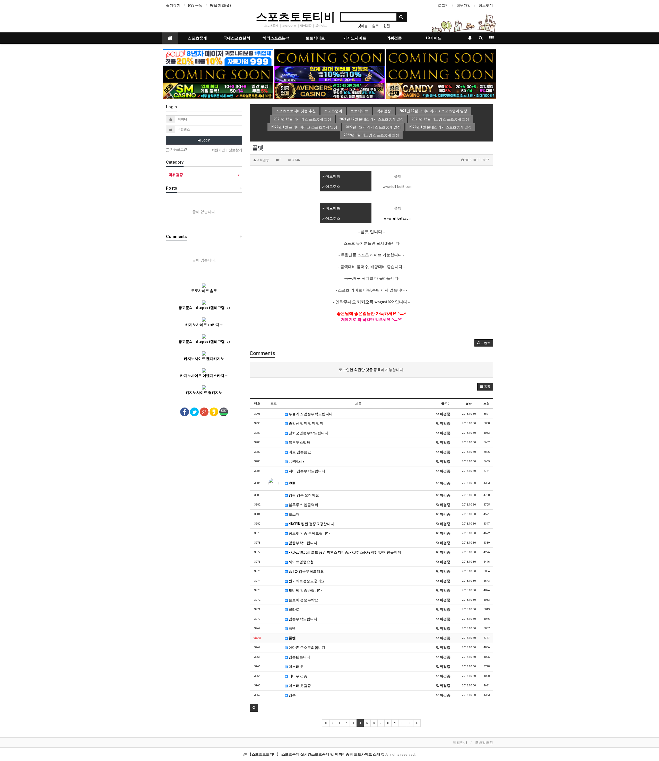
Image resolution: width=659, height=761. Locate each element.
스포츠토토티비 (295, 16)
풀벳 (292, 628)
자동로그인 (178, 149)
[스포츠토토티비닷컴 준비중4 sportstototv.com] (441, 74)
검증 (292, 695)
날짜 (469, 403)
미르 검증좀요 (299, 452)
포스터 (293, 514)
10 (402, 723)
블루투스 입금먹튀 (303, 505)
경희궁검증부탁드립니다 (308, 433)
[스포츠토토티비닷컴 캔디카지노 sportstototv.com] (441, 91)
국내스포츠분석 (236, 38)
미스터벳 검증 (299, 686)
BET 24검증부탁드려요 (306, 571)
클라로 (293, 609)
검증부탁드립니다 (302, 543)
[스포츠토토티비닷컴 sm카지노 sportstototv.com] (218, 91)
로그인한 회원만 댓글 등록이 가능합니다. (371, 370)
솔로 (375, 26)
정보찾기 (486, 5)
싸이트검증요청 (301, 562)
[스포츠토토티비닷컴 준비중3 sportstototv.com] (218, 74)
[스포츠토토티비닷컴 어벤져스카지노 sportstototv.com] (329, 91)
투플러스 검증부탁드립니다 (310, 414)
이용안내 (460, 742)
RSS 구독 (195, 5)
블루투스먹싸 (299, 442)
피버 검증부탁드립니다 (306, 471)
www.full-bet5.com (397, 218)
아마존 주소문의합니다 (306, 647)
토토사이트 (315, 38)
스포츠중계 (197, 38)
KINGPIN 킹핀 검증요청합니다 (311, 524)
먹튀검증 (394, 38)
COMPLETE (296, 461)
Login (205, 140)
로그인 (443, 5)
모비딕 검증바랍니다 (305, 590)
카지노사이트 (354, 38)
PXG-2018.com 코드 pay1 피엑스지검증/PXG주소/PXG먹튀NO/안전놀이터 (344, 552)
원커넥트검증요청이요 (306, 581)
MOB (291, 483)
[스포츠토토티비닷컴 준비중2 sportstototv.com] (441, 57)
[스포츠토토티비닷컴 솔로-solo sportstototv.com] (218, 57)
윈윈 (386, 26)
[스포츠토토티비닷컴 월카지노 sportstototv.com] (329, 74)
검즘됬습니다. (299, 657)
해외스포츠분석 (276, 38)
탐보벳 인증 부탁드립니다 (309, 533)
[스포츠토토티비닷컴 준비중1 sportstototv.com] (329, 57)
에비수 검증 (297, 676)
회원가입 (463, 5)
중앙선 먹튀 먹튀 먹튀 (305, 423)
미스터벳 (295, 667)
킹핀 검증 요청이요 (303, 495)
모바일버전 (484, 742)
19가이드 (433, 38)
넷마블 (363, 26)
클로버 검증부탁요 (303, 600)
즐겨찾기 (173, 5)
